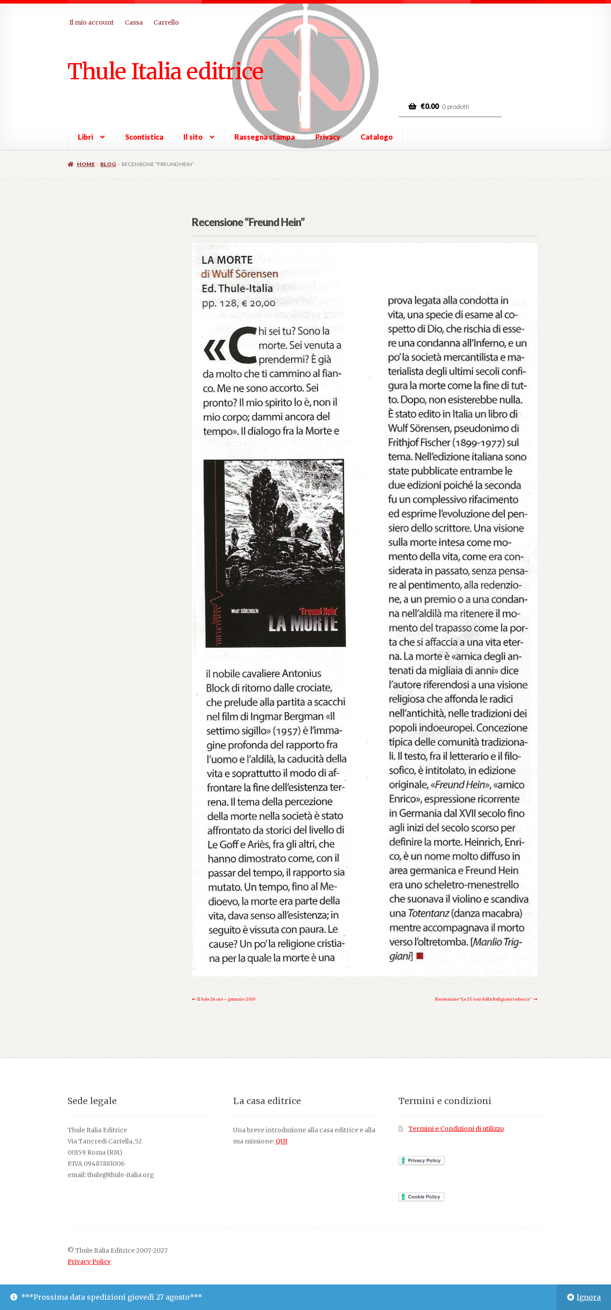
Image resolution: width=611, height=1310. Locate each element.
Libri (85, 137)
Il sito (193, 137)
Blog (108, 164)
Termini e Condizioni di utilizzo (456, 1129)
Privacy (327, 137)
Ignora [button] (589, 1297)
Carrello (166, 22)
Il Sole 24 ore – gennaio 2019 (226, 1000)
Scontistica (144, 137)
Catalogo (377, 137)
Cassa (134, 22)
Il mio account (91, 22)
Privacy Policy (89, 1262)
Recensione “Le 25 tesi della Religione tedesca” (483, 1000)
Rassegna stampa (264, 137)
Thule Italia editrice (165, 71)
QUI (281, 1141)
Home (85, 164)
